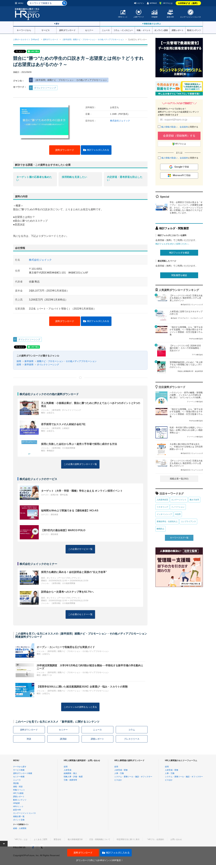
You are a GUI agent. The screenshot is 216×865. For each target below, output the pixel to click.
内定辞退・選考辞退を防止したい (124, 178)
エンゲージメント (178, 500)
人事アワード (138, 17)
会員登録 (188, 3)
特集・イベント (143, 30)
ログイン (140, 3)
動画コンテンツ (194, 30)
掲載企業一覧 (19, 816)
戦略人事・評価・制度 (73, 777)
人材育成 (67, 770)
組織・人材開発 (19, 828)
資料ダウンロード (67, 30)
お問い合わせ (176, 839)
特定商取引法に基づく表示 (128, 839)
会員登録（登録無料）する (179, 135)
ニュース (106, 30)
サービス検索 (19, 770)
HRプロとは (168, 3)
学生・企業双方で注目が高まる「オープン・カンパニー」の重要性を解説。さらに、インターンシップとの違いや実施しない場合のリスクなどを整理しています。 (186, 207)
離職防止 (160, 529)
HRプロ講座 (18, 793)
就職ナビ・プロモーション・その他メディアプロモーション (67, 361)
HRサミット (123, 17)
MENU (20, 3)
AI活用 (178, 514)
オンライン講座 (161, 30)
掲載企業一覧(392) (179, 478)
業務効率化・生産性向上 (167, 521)
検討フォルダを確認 (179, 252)
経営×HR (170, 17)
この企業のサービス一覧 (80, 549)
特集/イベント (19, 790)
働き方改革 (194, 500)
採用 (19, 361)
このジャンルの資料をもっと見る (80, 707)
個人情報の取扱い (169, 127)
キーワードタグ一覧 (179, 538)
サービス (45, 30)
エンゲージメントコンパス (190, 17)
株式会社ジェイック (120, 120)
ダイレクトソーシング (45, 87)
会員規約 (184, 127)
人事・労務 (119, 773)
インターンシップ (164, 514)
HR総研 (154, 17)
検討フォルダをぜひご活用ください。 (172, 244)
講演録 (63, 739)
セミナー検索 (19, 777)
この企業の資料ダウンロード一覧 (80, 464)
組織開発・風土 (70, 773)
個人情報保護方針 (75, 839)
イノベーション (178, 507)
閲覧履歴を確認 (179, 275)
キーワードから (24, 30)
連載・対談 (18, 786)
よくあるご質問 (40, 839)
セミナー (89, 30)
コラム (131, 729)
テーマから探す (19, 767)
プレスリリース (131, 739)
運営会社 (57, 839)
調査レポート (177, 30)
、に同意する (179, 127)
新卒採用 (29, 361)
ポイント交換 (19, 820)
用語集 (16, 783)
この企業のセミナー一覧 (80, 614)
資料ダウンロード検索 (22, 773)
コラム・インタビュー (123, 30)
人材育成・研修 (121, 770)
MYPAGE (153, 3)
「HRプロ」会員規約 (155, 839)
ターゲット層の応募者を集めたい (34, 178)
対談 (29, 739)
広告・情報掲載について (99, 839)
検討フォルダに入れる (98, 150)
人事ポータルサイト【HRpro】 (26, 39)
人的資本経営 (162, 500)
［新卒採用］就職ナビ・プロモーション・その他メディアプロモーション (93, 39)
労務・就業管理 (70, 780)
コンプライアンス (188, 521)
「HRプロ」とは (20, 839)
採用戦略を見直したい (74, 177)
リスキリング (162, 507)
